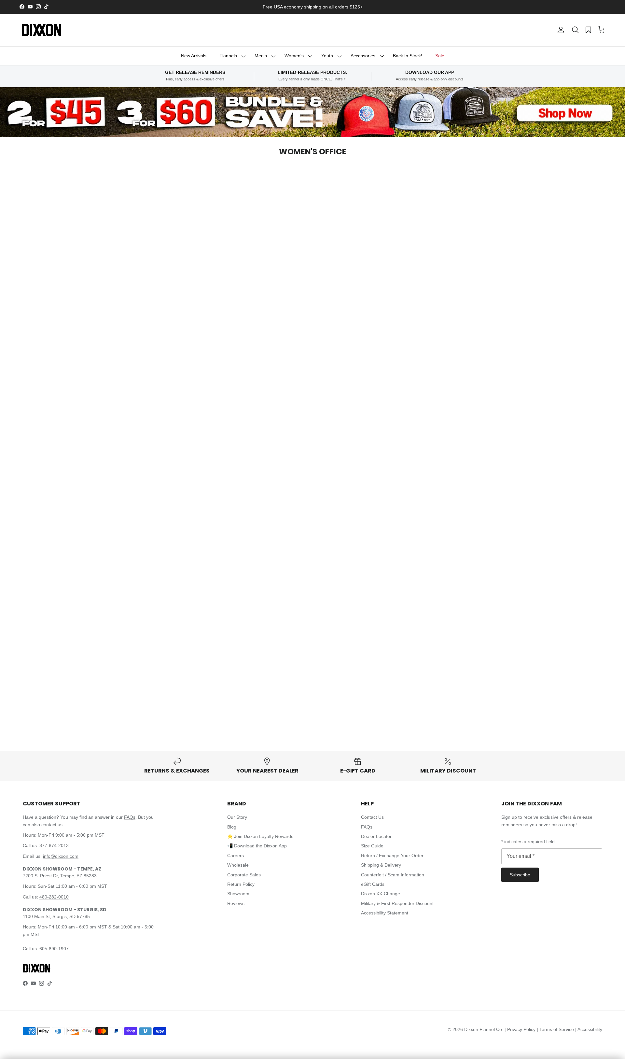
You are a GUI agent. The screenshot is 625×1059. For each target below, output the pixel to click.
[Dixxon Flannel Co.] (41, 30)
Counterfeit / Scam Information (392, 874)
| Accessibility (588, 1029)
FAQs (129, 817)
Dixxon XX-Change (380, 893)
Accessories (363, 55)
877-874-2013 (54, 845)
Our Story (237, 817)
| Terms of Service (556, 1029)
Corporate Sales (244, 874)
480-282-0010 (54, 896)
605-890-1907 (54, 948)
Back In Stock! (407, 55)
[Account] (559, 30)
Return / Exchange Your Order (392, 855)
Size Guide (372, 845)
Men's (261, 55)
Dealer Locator (376, 836)
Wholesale (238, 865)
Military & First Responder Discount (397, 903)
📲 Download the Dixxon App (257, 845)
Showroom (238, 893)
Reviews (235, 903)
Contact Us (372, 817)
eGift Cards (372, 884)
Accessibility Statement (384, 912)
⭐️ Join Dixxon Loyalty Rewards (260, 836)
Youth (327, 55)
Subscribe (520, 874)
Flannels (228, 55)
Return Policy (241, 884)
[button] (575, 30)
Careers (235, 855)
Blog (231, 826)
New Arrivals (193, 55)
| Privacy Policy (521, 1029)
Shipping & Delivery (381, 865)
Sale (439, 55)
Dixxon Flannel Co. (483, 1029)
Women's (294, 55)
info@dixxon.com (60, 856)
